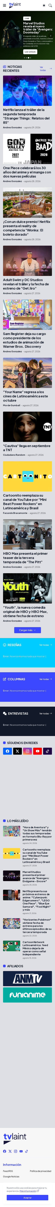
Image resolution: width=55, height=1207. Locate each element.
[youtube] (37, 751)
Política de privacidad (40, 1171)
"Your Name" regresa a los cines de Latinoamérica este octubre (25, 396)
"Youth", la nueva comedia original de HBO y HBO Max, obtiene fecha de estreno (25, 611)
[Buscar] (50, 5)
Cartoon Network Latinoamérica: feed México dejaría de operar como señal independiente (35, 948)
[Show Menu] (4, 5)
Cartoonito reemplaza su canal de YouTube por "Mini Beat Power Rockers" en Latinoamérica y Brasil (24, 501)
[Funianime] (27, 995)
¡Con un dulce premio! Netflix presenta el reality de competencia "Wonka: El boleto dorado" (26, 228)
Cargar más (25, 630)
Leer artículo (30, 52)
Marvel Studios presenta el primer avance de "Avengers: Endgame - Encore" (36, 876)
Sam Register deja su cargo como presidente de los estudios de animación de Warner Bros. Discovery (24, 340)
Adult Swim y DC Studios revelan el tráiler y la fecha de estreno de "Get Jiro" (26, 284)
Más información (28, 1191)
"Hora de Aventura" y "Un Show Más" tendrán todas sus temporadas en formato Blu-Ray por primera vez (37, 833)
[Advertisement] (27, 786)
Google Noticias (11, 1176)
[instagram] (27, 751)
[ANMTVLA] (27, 978)
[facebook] (7, 751)
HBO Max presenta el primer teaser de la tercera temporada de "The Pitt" (25, 557)
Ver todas (43, 68)
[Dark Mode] (44, 5)
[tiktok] (47, 751)
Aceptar (28, 1197)
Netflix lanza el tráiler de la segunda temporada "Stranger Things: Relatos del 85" (26, 116)
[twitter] (17, 751)
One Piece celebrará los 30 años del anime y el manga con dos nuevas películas (27, 172)
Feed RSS (8, 1171)
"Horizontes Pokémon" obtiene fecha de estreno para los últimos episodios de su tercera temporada (37, 925)
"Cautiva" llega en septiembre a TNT (26, 448)
